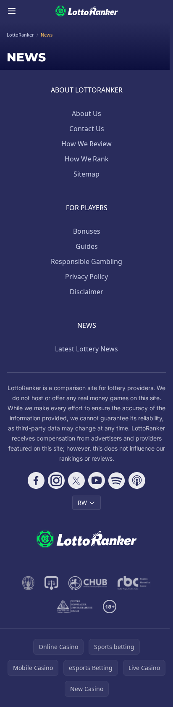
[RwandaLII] (51, 583)
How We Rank (87, 159)
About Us (86, 113)
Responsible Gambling (86, 261)
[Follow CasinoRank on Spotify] (116, 480)
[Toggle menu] (11, 11)
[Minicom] (28, 583)
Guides (87, 246)
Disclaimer (86, 291)
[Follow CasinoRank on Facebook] (36, 480)
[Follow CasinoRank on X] (76, 480)
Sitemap (86, 174)
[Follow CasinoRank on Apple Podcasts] (136, 480)
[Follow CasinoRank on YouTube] (96, 480)
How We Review (86, 143)
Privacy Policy (86, 276)
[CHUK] (75, 606)
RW (82, 503)
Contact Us (86, 128)
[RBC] (134, 583)
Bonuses (86, 231)
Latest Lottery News (86, 349)
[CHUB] (87, 583)
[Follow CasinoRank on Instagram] (56, 480)
